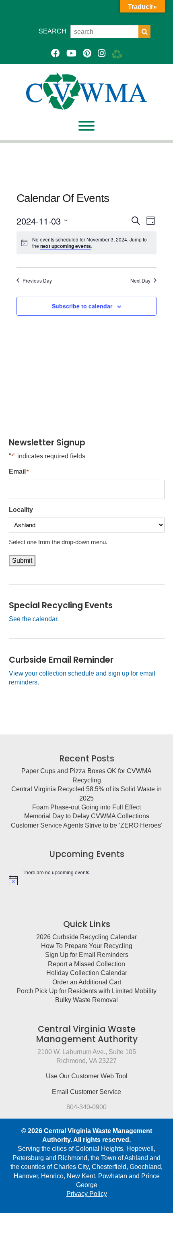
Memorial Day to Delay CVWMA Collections (86, 816)
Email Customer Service (86, 1091)
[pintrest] (87, 53)
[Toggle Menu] (86, 126)
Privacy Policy (86, 1193)
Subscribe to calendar (82, 306)
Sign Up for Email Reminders (86, 954)
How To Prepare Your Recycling (86, 945)
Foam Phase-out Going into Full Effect (86, 807)
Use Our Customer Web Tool (87, 1076)
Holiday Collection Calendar (86, 972)
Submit (22, 560)
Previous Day (37, 280)
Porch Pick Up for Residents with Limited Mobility (86, 991)
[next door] (117, 53)
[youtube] (71, 53)
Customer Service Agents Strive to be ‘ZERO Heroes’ (87, 825)
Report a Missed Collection (86, 964)
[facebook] (55, 53)
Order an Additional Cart (86, 982)
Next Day (140, 280)
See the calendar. (34, 619)
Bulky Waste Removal (86, 999)
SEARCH (52, 31)
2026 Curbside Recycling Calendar (86, 937)
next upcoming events (65, 246)
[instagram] (101, 53)
